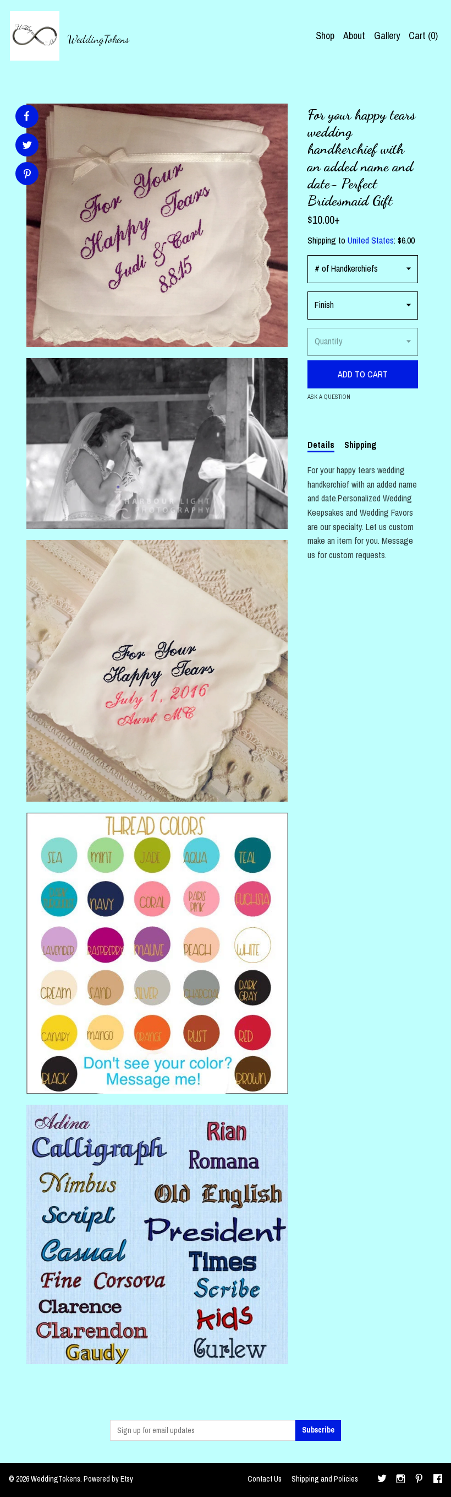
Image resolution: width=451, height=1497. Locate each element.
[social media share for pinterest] (27, 175)
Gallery (387, 35)
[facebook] (437, 1480)
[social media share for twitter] (27, 146)
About (354, 35)
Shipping (360, 445)
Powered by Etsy (108, 1479)
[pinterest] (419, 1480)
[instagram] (401, 1480)
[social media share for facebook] (26, 116)
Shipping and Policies (325, 1479)
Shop (325, 35)
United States (371, 240)
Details (320, 445)
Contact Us (265, 1479)
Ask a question (328, 397)
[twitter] (382, 1480)
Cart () (423, 35)
